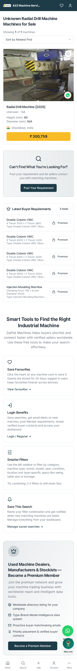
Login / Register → (19, 436)
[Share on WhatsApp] (67, 95)
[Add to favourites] (68, 54)
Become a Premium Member (32, 645)
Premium (63, 222)
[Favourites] (61, 5)
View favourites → (19, 389)
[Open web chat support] (68, 643)
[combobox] (38, 40)
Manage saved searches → (25, 526)
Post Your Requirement (39, 188)
